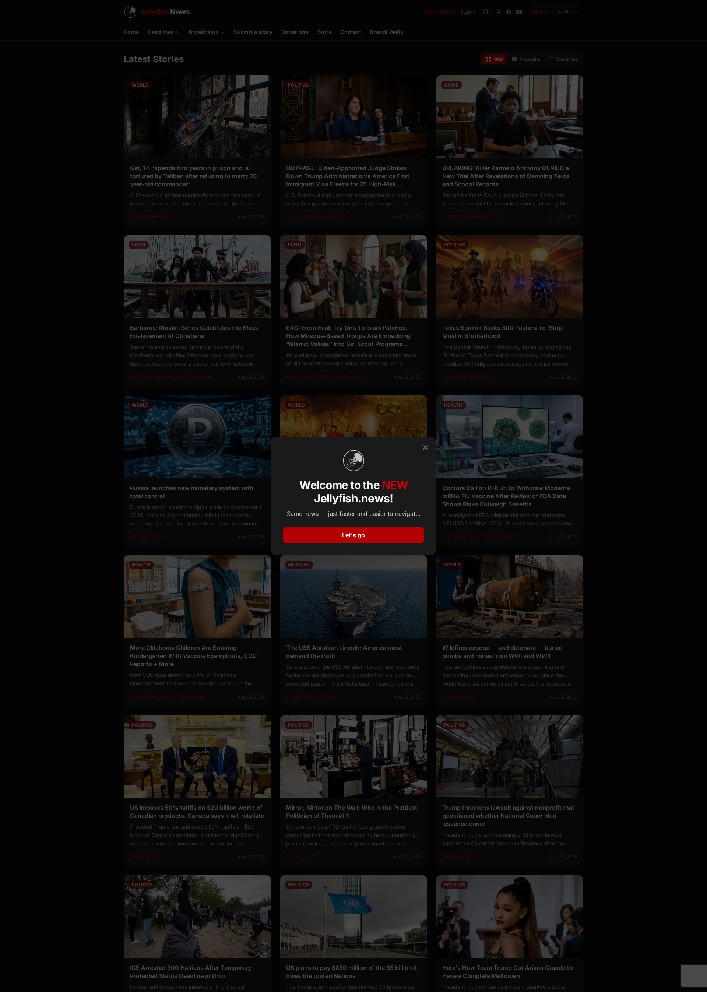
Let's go (353, 535)
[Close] (425, 447)
